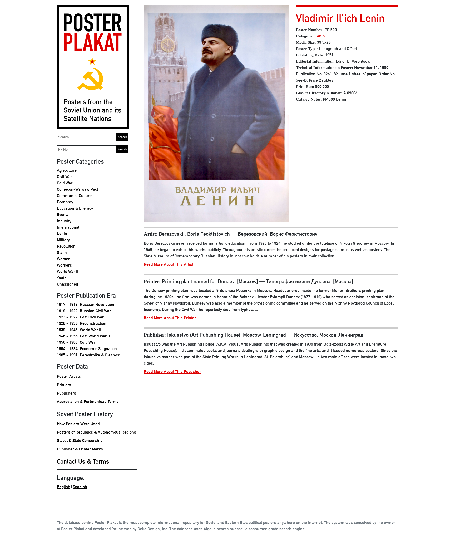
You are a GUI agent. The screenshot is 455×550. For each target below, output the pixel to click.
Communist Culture (74, 195)
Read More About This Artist (168, 264)
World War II (67, 271)
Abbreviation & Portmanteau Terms (88, 401)
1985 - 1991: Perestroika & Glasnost (88, 354)
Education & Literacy (75, 208)
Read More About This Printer (170, 317)
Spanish (80, 486)
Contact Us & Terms (83, 461)
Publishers (66, 393)
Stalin (62, 252)
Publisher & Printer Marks (80, 448)
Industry (64, 220)
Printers (64, 384)
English (63, 486)
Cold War (64, 182)
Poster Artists (69, 376)
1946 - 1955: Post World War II (83, 335)
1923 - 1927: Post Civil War (80, 317)
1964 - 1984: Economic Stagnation (87, 348)
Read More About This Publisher (172, 371)
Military (63, 239)
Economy (65, 201)
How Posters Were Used (78, 423)
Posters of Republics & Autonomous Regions (96, 432)
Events (63, 214)
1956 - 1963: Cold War (76, 342)
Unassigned (67, 284)
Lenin (62, 233)
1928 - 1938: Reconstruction (81, 323)
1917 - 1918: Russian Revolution (85, 304)
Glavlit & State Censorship (79, 440)
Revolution (66, 246)
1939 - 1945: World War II (79, 329)
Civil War (64, 176)
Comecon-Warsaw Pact (77, 189)
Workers (64, 265)
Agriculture (67, 170)
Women (64, 258)
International (68, 227)
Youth (62, 277)
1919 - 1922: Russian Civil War (84, 310)
